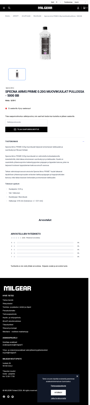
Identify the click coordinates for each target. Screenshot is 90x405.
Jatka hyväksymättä (58, 398)
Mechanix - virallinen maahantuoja (15, 332)
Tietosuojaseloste (10, 314)
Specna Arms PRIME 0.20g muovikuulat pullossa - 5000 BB (63, 16)
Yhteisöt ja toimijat (10, 328)
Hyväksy (58, 393)
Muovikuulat (37, 16)
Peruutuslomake (9, 311)
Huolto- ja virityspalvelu (12, 318)
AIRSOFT (16, 16)
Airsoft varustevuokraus (12, 321)
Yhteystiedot (7, 304)
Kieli (52, 2)
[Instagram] (12, 397)
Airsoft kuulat (26, 16)
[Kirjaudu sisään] (78, 8)
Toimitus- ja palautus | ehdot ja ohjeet (17, 307)
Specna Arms (10, 88)
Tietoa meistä (8, 300)
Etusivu (7, 16)
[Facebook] (4, 396)
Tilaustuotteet (8, 325)
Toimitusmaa (68, 2)
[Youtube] (8, 396)
